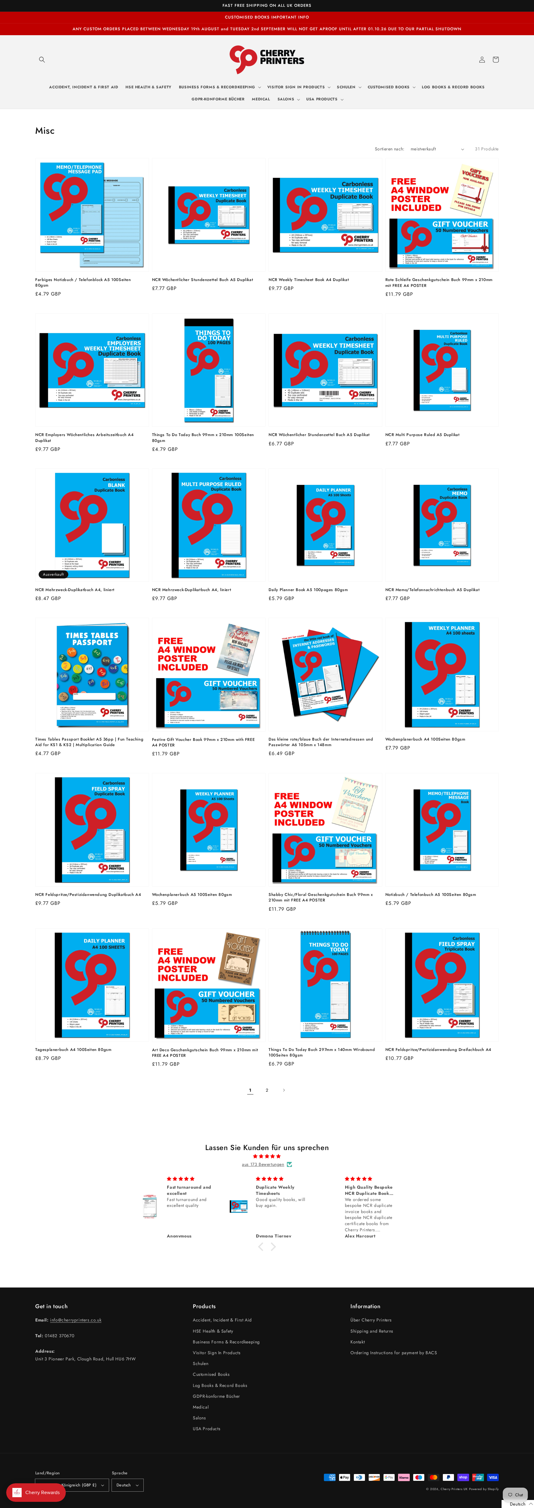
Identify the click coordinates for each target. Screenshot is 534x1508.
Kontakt (357, 1342)
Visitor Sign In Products (216, 1353)
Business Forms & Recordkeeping (226, 1342)
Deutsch (124, 1485)
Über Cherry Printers (371, 1320)
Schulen (200, 1363)
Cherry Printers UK (454, 1489)
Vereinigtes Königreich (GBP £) (68, 1485)
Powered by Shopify (484, 1489)
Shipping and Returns (371, 1331)
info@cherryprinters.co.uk (75, 1320)
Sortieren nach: (390, 149)
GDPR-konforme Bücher (216, 1396)
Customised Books (211, 1374)
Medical (201, 1407)
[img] (267, 1156)
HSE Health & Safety (213, 1331)
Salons (199, 1418)
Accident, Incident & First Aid (222, 1320)
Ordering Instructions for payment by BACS (393, 1353)
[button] (42, 59)
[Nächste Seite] (283, 1090)
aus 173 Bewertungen (263, 1164)
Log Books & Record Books (220, 1385)
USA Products (206, 1429)
